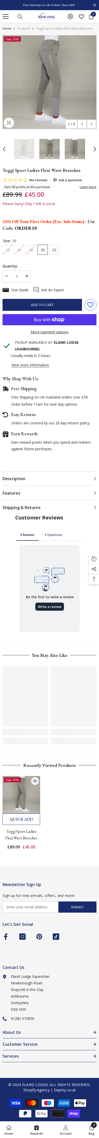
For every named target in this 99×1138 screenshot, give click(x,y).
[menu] (6, 16)
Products (23, 28)
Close (94, 5)
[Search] (20, 17)
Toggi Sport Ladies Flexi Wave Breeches (21, 835)
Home (7, 28)
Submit (77, 907)
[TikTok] (56, 936)
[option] (49, 5)
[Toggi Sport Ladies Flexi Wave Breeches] (21, 795)
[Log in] (70, 16)
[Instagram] (22, 936)
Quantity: (10, 266)
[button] (82, 124)
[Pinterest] (39, 936)
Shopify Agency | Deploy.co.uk (49, 1090)
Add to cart (42, 305)
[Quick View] (35, 781)
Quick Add (21, 819)
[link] (25, 732)
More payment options (50, 332)
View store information (30, 365)
